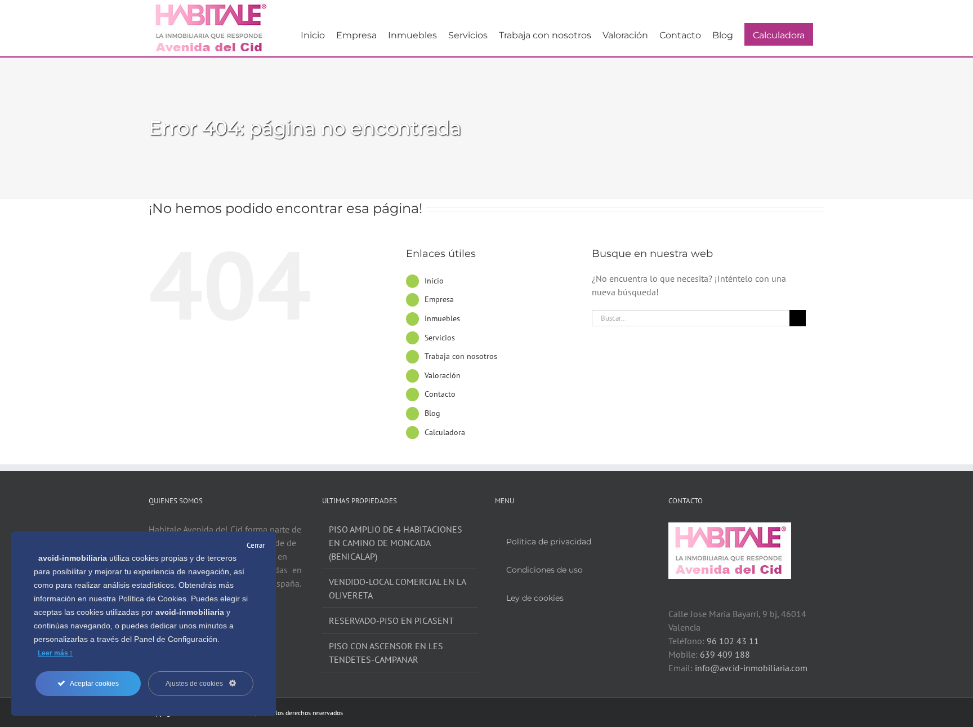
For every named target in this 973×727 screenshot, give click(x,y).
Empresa (439, 299)
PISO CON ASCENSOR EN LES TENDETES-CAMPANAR (386, 652)
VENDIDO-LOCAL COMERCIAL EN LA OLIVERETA (397, 588)
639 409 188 (725, 654)
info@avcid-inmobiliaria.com (751, 667)
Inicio (434, 281)
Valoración (443, 375)
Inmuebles (442, 318)
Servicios (440, 338)
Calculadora (445, 432)
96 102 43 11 (733, 640)
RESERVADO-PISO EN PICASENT (391, 620)
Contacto (440, 394)
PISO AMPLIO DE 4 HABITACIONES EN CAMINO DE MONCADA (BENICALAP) (395, 543)
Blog (432, 413)
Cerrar (256, 545)
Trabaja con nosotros (461, 356)
